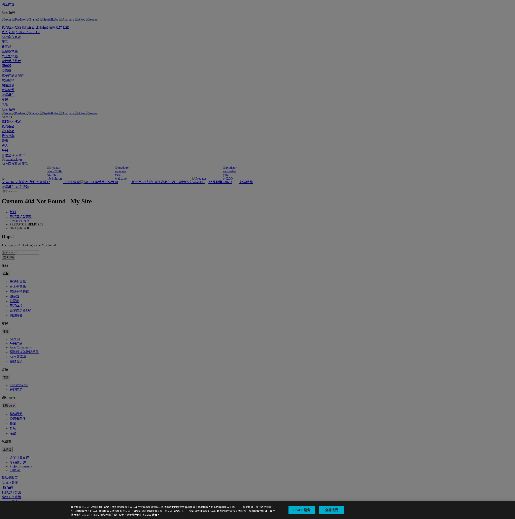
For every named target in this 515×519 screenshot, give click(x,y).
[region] (257, 510)
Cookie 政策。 (151, 514)
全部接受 (331, 510)
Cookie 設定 (301, 510)
